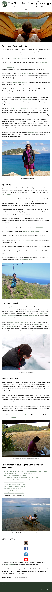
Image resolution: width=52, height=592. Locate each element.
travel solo (24, 315)
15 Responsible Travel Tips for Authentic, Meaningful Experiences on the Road (25, 471)
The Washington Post (26, 240)
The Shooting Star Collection (19, 82)
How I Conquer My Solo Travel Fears (14, 482)
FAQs (22, 495)
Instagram (22, 415)
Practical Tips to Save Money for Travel (14, 484)
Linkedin (14, 417)
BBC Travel (39, 227)
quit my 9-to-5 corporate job (20, 58)
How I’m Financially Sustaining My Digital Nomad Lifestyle (19, 473)
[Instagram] (41, 589)
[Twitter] (49, 589)
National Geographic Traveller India (32, 231)
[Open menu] (26, 10)
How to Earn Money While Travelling (14, 493)
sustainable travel (32, 132)
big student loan (7, 194)
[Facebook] (47, 589)
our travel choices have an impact (18, 322)
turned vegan (10, 67)
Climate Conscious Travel (20, 108)
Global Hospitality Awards (25, 259)
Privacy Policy (6, 584)
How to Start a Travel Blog (11, 490)
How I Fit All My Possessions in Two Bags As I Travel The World (21, 477)
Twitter (27, 415)
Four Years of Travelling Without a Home (15, 475)
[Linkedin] (43, 589)
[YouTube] (45, 589)
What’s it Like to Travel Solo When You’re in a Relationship (20, 480)
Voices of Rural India (19, 88)
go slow (30, 311)
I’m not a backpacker (7, 307)
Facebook (34, 415)
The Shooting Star (26, 73)
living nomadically (43, 62)
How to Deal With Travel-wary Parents (14, 486)
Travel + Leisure (36, 251)
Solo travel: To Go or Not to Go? (12, 488)
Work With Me (10, 564)
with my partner (33, 315)
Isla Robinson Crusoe (25, 99)
